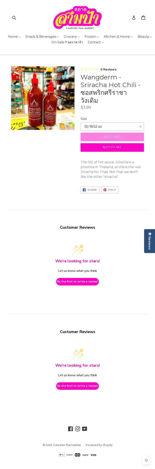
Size (84, 119)
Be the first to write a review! (77, 281)
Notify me (112, 147)
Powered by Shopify (99, 445)
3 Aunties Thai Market (67, 445)
